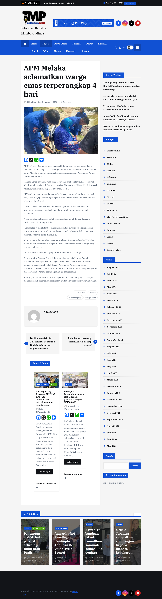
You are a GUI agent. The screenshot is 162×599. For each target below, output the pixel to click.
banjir (93, 293)
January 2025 (113, 393)
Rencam (111, 230)
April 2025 (112, 373)
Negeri (46, 43)
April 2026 (112, 293)
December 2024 (114, 399)
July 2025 (111, 353)
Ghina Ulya (31, 102)
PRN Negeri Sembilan (117, 216)
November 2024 (114, 406)
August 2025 (113, 346)
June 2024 (112, 439)
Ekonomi (102, 43)
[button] (135, 514)
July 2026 (111, 274)
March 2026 (112, 300)
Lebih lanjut (44, 471)
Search (109, 456)
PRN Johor (112, 210)
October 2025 (113, 333)
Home (34, 43)
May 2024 (111, 445)
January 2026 (113, 313)
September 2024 (115, 419)
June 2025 (112, 359)
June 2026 (112, 280)
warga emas (91, 297)
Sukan (46, 51)
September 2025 (115, 340)
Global (35, 51)
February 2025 (114, 386)
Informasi (112, 177)
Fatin (41, 409)
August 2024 (113, 426)
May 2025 (111, 366)
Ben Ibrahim (72, 406)
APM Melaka (81, 293)
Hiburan (85, 51)
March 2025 (112, 379)
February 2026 (114, 307)
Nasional (77, 43)
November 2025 (114, 326)
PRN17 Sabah (113, 223)
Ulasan (57, 51)
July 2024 (111, 432)
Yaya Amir (32, 557)
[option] (35, 542)
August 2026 (113, 267)
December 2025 (114, 320)
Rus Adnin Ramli (65, 557)
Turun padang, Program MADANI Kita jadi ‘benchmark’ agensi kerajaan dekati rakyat (121, 86)
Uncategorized (114, 250)
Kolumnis (70, 51)
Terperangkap (75, 297)
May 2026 (111, 287)
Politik (89, 43)
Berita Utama (60, 43)
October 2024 (113, 412)
